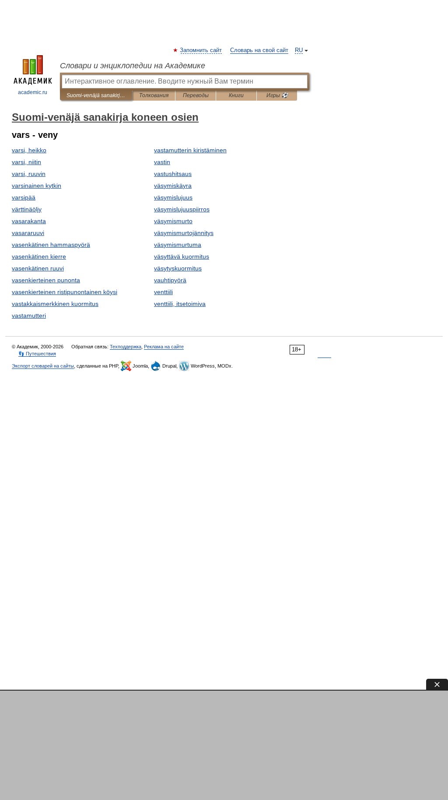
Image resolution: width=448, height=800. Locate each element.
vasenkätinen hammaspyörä (51, 244)
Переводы (196, 95)
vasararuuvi (28, 232)
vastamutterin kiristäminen (190, 150)
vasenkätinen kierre (39, 256)
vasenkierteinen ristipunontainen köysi (64, 291)
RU (299, 50)
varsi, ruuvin (29, 173)
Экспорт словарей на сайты (43, 365)
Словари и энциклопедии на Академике (132, 65)
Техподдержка (125, 346)
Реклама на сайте (164, 346)
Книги (236, 95)
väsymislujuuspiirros (182, 209)
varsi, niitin (26, 161)
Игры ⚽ (277, 95)
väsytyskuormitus (178, 268)
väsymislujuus (173, 197)
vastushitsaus (173, 173)
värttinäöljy (27, 209)
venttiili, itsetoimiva (180, 303)
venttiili (163, 291)
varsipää (23, 197)
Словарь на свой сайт (259, 50)
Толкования (153, 95)
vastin (162, 161)
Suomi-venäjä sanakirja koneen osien (96, 95)
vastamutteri (29, 315)
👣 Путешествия (37, 353)
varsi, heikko (29, 150)
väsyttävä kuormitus (181, 256)
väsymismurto (173, 221)
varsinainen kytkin (36, 185)
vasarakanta (29, 221)
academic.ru (32, 92)
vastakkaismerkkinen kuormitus (55, 303)
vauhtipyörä (170, 280)
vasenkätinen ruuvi (38, 268)
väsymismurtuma (177, 244)
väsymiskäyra (173, 185)
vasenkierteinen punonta (46, 280)
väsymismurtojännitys (184, 232)
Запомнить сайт (201, 50)
